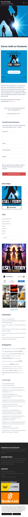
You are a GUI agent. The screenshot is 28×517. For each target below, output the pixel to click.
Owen (3, 319)
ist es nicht (6, 449)
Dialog (3, 351)
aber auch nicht (16, 449)
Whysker (13, 471)
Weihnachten (19, 370)
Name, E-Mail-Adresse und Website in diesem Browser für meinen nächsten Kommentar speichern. (13, 166)
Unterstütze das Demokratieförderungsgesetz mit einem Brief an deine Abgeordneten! (14, 320)
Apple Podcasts (6, 221)
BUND (13, 348)
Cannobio (17, 348)
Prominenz (8, 364)
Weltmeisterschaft (7, 372)
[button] (23, 2)
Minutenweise (4, 361)
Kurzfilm (13, 355)
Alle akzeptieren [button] (16, 514)
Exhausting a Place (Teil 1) (13, 113)
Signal (3, 233)
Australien (4, 348)
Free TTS (12, 101)
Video (15, 370)
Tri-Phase (20, 368)
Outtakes (16, 361)
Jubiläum (7, 355)
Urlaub (10, 370)
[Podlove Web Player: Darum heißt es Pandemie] (14, 66)
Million (20, 358)
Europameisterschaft (11, 351)
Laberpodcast (7, 358)
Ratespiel (16, 364)
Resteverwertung (5, 366)
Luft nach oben (15, 358)
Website (4, 156)
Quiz (12, 364)
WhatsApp (16, 372)
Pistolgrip (8, 477)
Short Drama (14, 366)
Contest (22, 349)
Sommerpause (19, 366)
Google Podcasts (6, 223)
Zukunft (3, 374)
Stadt (13, 368)
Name (4, 143)
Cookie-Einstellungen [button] (6, 514)
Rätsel (11, 366)
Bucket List (9, 348)
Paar (20, 361)
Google (7, 353)
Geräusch (4, 353)
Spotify (4, 226)
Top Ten (16, 368)
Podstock (3, 364)
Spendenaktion (5, 368)
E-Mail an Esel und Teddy (12, 460)
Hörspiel (11, 353)
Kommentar (5, 131)
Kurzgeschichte (18, 355)
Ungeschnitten (5, 370)
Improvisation (18, 353)
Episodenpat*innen (6, 218)
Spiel (10, 368)
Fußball (20, 351)
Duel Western (14, 473)
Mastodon (4, 228)
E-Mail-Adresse (6, 150)
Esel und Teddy (6, 2)
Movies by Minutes (10, 361)
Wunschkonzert (21, 372)
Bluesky (4, 231)
